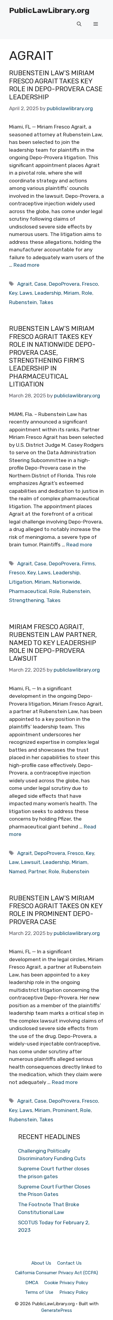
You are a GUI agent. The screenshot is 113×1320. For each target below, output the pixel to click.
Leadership (48, 293)
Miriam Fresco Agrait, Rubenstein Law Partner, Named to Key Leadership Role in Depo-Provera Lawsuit (53, 643)
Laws (26, 293)
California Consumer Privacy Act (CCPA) (56, 1272)
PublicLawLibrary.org (49, 10)
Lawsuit (30, 862)
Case (40, 284)
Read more (26, 265)
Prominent (65, 1110)
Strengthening (26, 600)
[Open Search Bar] (79, 24)
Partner (37, 871)
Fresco (90, 284)
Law (14, 862)
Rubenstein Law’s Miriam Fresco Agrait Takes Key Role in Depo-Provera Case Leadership (55, 85)
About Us (41, 1263)
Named (17, 871)
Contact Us (69, 1263)
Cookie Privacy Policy (66, 1282)
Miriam (71, 293)
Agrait (24, 284)
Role (87, 293)
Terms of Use (39, 1292)
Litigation (20, 582)
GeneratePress (56, 1310)
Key (13, 293)
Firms (88, 564)
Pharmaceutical (28, 591)
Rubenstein (23, 302)
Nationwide (66, 582)
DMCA (31, 1282)
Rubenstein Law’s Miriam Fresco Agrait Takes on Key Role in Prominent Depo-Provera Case (55, 910)
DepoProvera (64, 284)
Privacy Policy (73, 1292)
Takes (46, 302)
